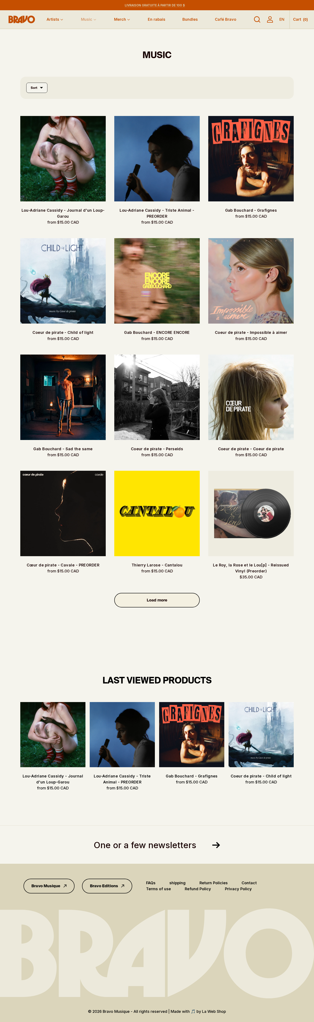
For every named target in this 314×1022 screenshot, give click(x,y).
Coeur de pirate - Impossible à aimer (251, 332)
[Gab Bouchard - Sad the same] (63, 397)
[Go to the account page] (270, 19)
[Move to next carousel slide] (298, 734)
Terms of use (158, 889)
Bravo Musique (45, 886)
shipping (177, 883)
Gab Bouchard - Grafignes (251, 210)
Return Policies (214, 883)
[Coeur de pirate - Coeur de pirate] (251, 397)
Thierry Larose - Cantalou (157, 565)
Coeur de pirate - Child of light (62, 332)
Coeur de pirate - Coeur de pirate (251, 449)
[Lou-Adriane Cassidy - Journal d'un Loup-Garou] (63, 158)
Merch (120, 19)
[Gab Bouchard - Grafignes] (251, 158)
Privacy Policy (238, 889)
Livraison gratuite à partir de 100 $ (155, 5)
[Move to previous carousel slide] (16, 734)
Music (86, 19)
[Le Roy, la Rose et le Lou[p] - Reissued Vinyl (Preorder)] (251, 513)
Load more (157, 600)
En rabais (156, 19)
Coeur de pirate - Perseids (157, 449)
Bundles (190, 19)
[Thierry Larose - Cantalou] (157, 513)
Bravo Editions (104, 886)
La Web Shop (214, 1011)
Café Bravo (225, 19)
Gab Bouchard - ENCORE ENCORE (157, 332)
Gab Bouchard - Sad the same (62, 449)
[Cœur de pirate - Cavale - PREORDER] (63, 513)
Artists (53, 19)
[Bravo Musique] (22, 19)
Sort (34, 88)
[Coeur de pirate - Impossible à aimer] (251, 281)
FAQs (151, 883)
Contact (249, 883)
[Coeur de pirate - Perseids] (157, 397)
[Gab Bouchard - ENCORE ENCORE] (157, 281)
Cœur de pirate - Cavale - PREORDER (63, 565)
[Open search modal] (257, 19)
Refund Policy (198, 889)
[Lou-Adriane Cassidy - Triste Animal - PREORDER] (157, 158)
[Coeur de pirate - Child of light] (63, 281)
